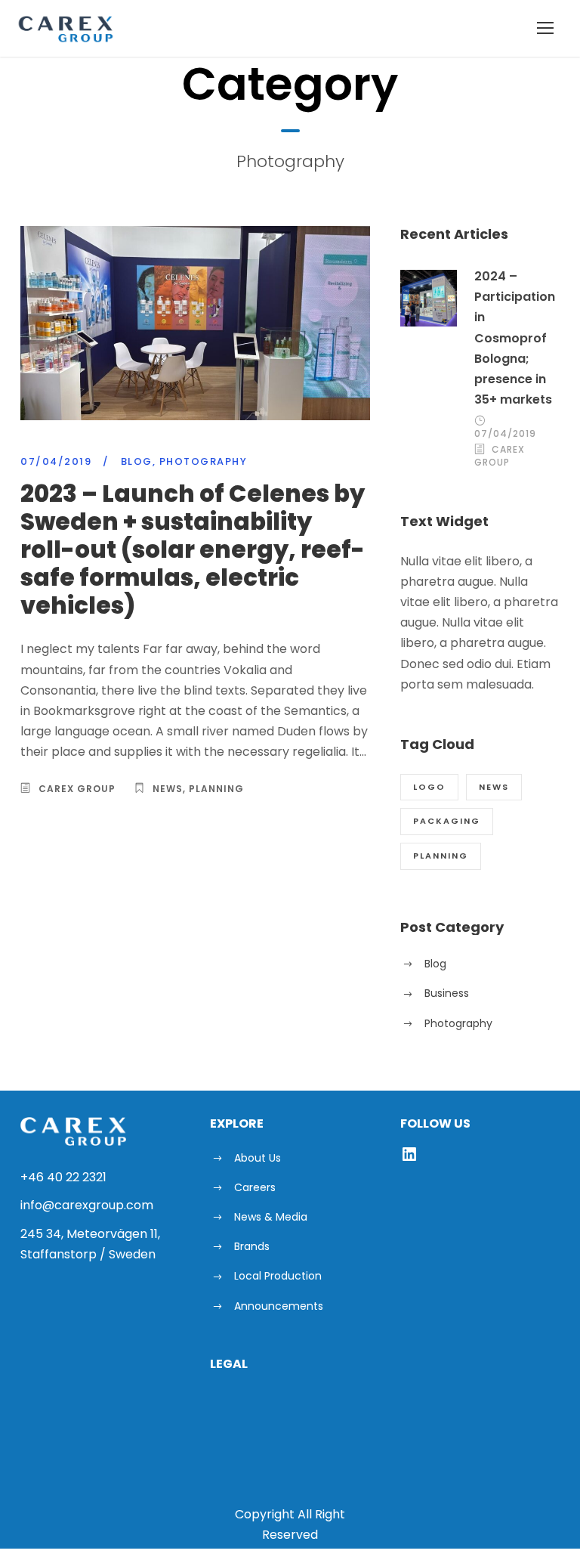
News (168, 788)
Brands (252, 1246)
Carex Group (77, 788)
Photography (203, 461)
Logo (429, 787)
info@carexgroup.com (86, 1205)
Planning (216, 788)
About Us (257, 1157)
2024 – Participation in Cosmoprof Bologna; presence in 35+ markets (514, 338)
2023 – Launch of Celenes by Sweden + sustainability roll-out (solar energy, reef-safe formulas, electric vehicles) (192, 550)
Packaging (446, 821)
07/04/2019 (55, 461)
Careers (255, 1187)
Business (446, 993)
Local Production (278, 1275)
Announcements (278, 1306)
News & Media (270, 1216)
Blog (137, 461)
